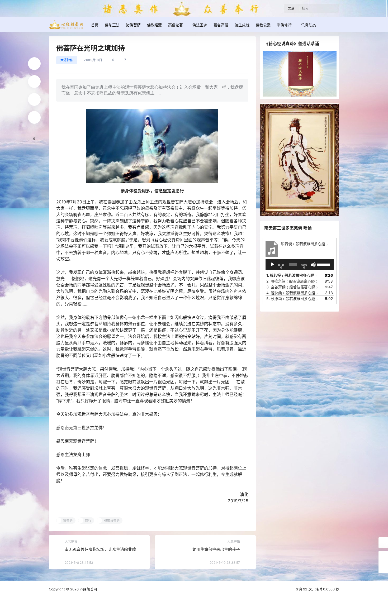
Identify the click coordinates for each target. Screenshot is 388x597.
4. (292, 292)
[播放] (272, 264)
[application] (300, 264)
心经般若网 (88, 589)
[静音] (313, 264)
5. (292, 298)
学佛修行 (284, 25)
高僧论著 (175, 25)
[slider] (324, 264)
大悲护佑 (66, 60)
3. (292, 287)
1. (292, 275)
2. (292, 281)
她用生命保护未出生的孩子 (216, 549)
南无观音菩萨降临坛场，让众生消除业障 (100, 549)
